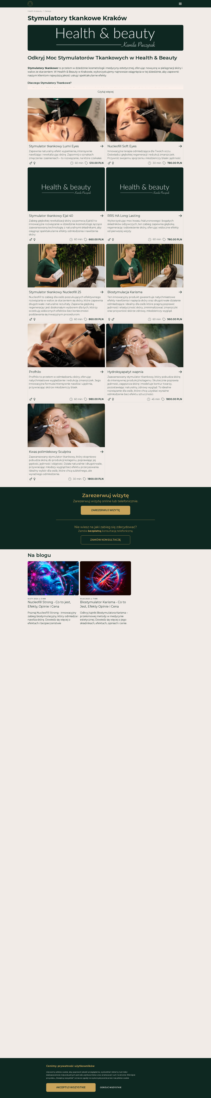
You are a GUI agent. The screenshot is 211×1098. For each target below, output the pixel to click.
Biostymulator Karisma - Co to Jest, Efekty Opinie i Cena (103, 604)
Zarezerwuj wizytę (105, 510)
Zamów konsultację (105, 539)
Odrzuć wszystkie (110, 1087)
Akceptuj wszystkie (71, 1087)
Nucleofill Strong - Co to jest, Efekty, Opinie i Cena (49, 604)
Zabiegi (47, 11)
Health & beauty (35, 11)
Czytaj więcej (106, 91)
